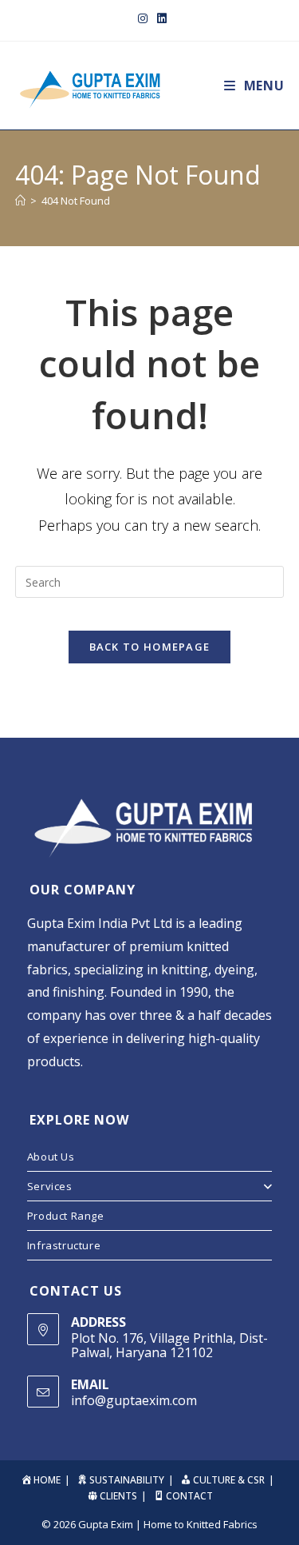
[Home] (20, 200)
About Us (51, 1156)
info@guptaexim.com (134, 1400)
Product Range (65, 1216)
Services (50, 1186)
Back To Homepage (149, 646)
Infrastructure (63, 1245)
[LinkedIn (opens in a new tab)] (159, 18)
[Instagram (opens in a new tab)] (142, 18)
